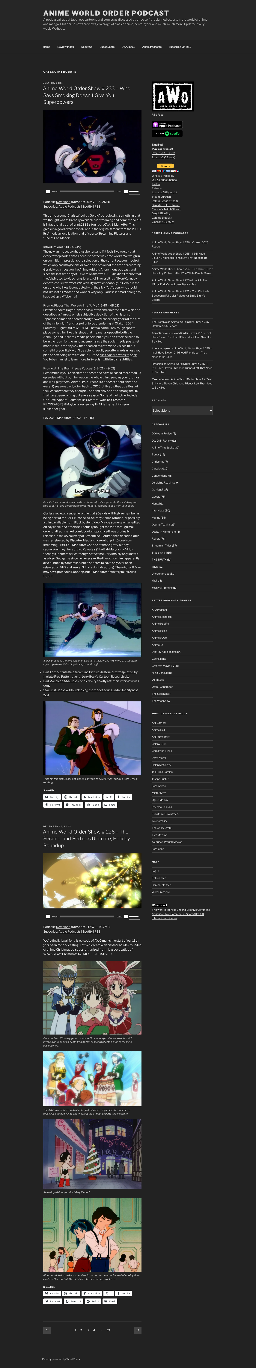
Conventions (159, 475)
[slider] (134, 191)
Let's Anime (159, 785)
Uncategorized (160, 573)
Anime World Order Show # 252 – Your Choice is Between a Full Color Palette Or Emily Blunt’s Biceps (180, 295)
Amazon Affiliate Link (164, 192)
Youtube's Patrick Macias (167, 841)
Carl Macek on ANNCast (60, 681)
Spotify (87, 206)
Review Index (65, 46)
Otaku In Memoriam (164, 531)
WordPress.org (161, 891)
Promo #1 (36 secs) (163, 153)
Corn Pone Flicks (162, 750)
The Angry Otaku (162, 827)
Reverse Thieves (162, 806)
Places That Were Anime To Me (75, 305)
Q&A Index (128, 46)
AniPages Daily (161, 736)
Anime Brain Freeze (67, 368)
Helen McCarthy (161, 764)
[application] (92, 191)
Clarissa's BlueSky (163, 221)
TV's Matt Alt (159, 834)
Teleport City (159, 820)
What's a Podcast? (163, 175)
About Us (86, 46)
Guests (156, 496)
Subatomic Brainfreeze (166, 814)
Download (63, 202)
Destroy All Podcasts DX (166, 651)
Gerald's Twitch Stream (166, 205)
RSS (97, 206)
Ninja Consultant (162, 672)
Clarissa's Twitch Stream (166, 209)
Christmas (158, 461)
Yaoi (154, 580)
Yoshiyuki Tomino (162, 587)
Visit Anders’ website (114, 355)
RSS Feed (157, 114)
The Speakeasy (161, 693)
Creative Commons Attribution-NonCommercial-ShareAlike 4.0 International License (181, 914)
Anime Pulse (159, 630)
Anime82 (157, 644)
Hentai (156, 503)
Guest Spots (107, 46)
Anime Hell (158, 729)
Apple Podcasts (152, 46)
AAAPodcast (159, 609)
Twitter (156, 184)
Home (46, 46)
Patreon (157, 188)
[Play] (48, 191)
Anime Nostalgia (162, 616)
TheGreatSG (159, 321)
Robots (156, 538)
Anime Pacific (160, 623)
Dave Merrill (159, 757)
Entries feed (159, 878)
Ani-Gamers (159, 722)
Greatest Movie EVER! (165, 665)
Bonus (155, 454)
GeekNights (159, 658)
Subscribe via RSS (180, 46)
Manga (156, 517)
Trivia (155, 566)
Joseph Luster (160, 778)
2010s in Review (162, 440)
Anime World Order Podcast (106, 13)
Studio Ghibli (159, 552)
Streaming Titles (161, 545)
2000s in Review (162, 433)
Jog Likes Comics (162, 771)
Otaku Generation (162, 686)
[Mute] (126, 191)
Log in (155, 870)
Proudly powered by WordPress (61, 1359)
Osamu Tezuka (161, 524)
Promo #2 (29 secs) (163, 157)
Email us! (157, 144)
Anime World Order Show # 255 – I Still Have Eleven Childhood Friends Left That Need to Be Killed (179, 258)
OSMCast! (158, 679)
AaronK (156, 333)
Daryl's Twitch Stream (165, 200)
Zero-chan (158, 848)
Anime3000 (159, 637)
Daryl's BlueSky (161, 213)
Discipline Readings (163, 482)
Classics (157, 468)
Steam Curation (161, 196)
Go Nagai (157, 489)
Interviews (158, 510)
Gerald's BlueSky (162, 217)
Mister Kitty (159, 792)
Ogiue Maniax (160, 799)
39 (109, 1330)
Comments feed (161, 885)
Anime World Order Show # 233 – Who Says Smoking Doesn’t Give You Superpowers (86, 95)
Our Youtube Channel (164, 179)
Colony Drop (159, 743)
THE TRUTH (159, 559)
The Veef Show (161, 700)
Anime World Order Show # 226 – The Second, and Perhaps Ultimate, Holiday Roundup (86, 838)
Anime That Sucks (163, 447)
